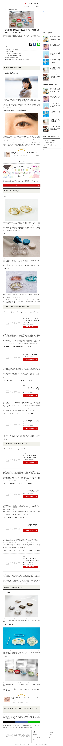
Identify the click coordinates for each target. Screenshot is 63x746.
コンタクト (26, 6)
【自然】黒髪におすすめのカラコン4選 (14, 55)
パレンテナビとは (36, 737)
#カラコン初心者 (53, 145)
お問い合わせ (35, 739)
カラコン (32, 6)
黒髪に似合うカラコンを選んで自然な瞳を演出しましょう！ (18, 59)
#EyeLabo (45, 147)
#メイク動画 (52, 140)
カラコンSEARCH (20, 185)
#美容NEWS (52, 142)
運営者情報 (35, 736)
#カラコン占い (46, 145)
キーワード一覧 (36, 741)
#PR (48, 140)
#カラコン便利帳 (46, 144)
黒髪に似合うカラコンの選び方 (12, 49)
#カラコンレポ (46, 142)
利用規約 (35, 734)
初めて (37, 6)
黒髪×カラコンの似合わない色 (12, 57)
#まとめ (44, 140)
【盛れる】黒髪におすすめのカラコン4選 (14, 53)
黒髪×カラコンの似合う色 (11, 51)
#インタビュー (53, 144)
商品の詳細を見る (30, 326)
